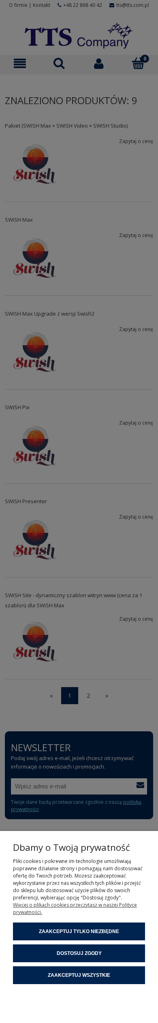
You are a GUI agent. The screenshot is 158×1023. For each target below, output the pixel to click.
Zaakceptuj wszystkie (79, 975)
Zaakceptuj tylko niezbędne (79, 931)
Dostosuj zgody (79, 953)
